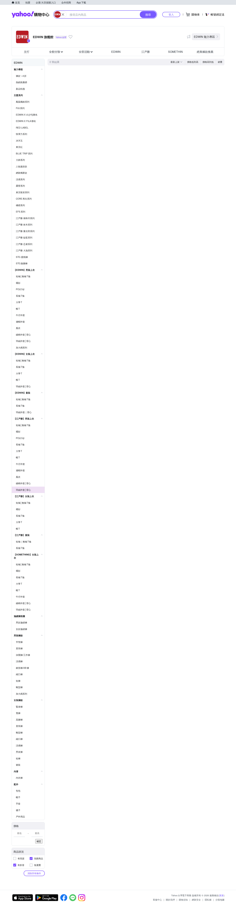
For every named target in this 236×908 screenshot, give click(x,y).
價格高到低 (208, 61)
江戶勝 (145, 52)
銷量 (220, 61)
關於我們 (170, 899)
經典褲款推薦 (205, 52)
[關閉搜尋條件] (63, 14)
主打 (26, 52)
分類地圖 (219, 899)
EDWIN (116, 52)
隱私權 (208, 899)
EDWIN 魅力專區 (204, 37)
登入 (171, 14)
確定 (39, 841)
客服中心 (157, 899)
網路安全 (196, 899)
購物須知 (183, 899)
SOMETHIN (175, 52)
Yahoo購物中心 (30, 14)
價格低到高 (192, 61)
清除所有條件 (34, 873)
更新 (221, 895)
